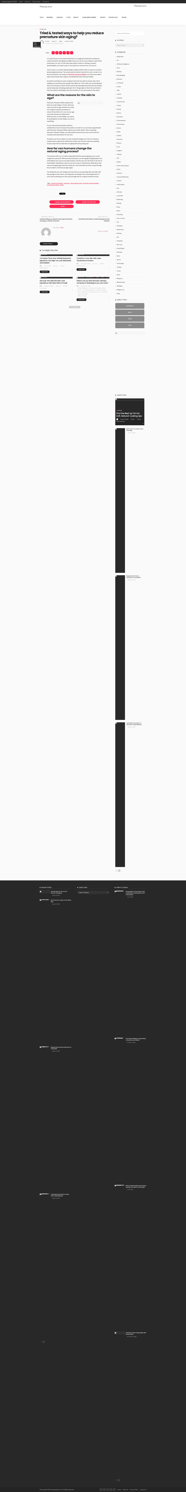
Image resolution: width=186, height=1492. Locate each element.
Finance (80, 290)
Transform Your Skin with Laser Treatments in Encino (89, 259)
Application (120, 56)
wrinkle (62, 185)
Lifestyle (119, 192)
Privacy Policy (36, 1)
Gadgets (119, 150)
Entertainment (121, 120)
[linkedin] (114, 1489)
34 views (80, 295)
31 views (62, 265)
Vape (83, 293)
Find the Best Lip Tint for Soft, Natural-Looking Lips (129, 414)
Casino (119, 86)
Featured (119, 139)
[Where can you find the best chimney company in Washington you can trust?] (93, 277)
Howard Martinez (120, 421)
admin (60, 41)
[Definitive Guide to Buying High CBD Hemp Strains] (119, 1404)
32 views (102, 263)
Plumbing (119, 226)
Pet (88, 292)
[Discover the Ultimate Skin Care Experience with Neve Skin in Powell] (56, 277)
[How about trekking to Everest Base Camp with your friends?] (119, 1110)
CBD (118, 90)
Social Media (104, 292)
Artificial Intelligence (83, 288)
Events (119, 128)
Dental (119, 113)
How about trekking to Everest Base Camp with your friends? (136, 1039)
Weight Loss (120, 290)
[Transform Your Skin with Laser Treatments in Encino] (93, 255)
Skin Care (43, 29)
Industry (119, 173)
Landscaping (120, 184)
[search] (183, 1)
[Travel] (129, 319)
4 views (139, 419)
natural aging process (76, 183)
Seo (118, 237)
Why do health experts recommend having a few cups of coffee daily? (136, 1186)
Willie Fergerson (44, 268)
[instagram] (110, 1489)
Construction (121, 101)
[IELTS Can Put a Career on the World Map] (120, 500)
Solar (118, 256)
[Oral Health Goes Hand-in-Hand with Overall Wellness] (120, 794)
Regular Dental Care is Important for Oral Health (133, 576)
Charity (119, 94)
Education (120, 116)
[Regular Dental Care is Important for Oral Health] (120, 647)
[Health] (129, 312)
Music (79, 292)
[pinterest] (107, 1489)
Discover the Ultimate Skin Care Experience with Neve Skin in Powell (53, 282)
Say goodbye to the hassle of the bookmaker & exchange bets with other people (135, 893)
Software (119, 252)
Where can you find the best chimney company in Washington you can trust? (92, 282)
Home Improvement (89, 17)
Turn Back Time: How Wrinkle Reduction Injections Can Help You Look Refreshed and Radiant (55, 260)
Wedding (119, 286)
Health (75, 17)
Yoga (86, 293)
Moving (104, 290)
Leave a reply (48, 244)
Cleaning (119, 98)
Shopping (119, 241)
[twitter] (104, 1489)
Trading (119, 267)
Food (68, 17)
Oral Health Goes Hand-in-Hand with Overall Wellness (134, 724)
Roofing (92, 292)
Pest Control (121, 218)
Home (21, 1)
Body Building (97, 288)
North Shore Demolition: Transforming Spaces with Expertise (93, 220)
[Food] (129, 325)
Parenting (84, 292)
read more (45, 271)
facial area (66, 183)
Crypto (119, 105)
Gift (83, 290)
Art (118, 60)
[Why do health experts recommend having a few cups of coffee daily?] (119, 1257)
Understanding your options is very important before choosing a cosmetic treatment (56, 220)
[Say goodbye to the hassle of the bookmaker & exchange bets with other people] (119, 963)
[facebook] (101, 1489)
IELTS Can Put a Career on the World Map (134, 429)
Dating (103, 288)
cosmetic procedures (57, 183)
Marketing (98, 290)
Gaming (119, 154)
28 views (65, 286)
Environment (120, 124)
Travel (124, 17)
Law (118, 188)
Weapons (120, 278)
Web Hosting (121, 282)
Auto (42, 17)
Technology (113, 17)
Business (50, 17)
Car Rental (120, 83)
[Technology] (129, 306)
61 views (47, 41)
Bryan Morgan (43, 288)
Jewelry (119, 180)
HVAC (119, 169)
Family (118, 132)
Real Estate (120, 229)
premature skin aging (53, 185)
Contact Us (46, 1)
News (118, 211)
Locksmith (120, 195)
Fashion (60, 17)
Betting (91, 288)
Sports (102, 17)
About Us (27, 1)
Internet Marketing (122, 177)
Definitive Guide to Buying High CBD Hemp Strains (136, 1333)
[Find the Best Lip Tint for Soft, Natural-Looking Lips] (129, 411)
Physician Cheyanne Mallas (91, 183)
